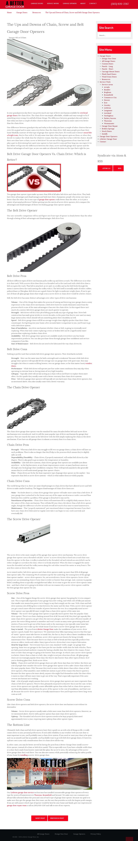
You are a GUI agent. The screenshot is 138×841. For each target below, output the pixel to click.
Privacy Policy (96, 834)
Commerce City (110, 97)
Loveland (107, 113)
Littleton (107, 108)
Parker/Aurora (110, 118)
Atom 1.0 (106, 168)
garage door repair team (16, 805)
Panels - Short (107, 69)
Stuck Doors (107, 131)
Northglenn (108, 116)
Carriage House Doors (110, 72)
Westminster (109, 123)
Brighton (107, 92)
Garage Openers (79, 834)
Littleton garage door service (22, 792)
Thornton (38, 795)
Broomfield (47, 795)
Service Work (105, 82)
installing (24, 755)
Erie (105, 103)
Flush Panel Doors (109, 74)
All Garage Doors (108, 61)
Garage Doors (105, 56)
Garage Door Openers (108, 136)
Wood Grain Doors (109, 77)
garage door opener (47, 199)
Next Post (40, 818)
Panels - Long (107, 66)
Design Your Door (109, 59)
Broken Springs (108, 129)
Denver (107, 100)
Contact (103, 142)
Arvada (107, 87)
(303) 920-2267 (120, 4)
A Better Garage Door (44, 629)
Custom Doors (107, 64)
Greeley (107, 105)
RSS (119, 168)
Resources (106, 79)
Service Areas (107, 85)
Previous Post (57, 818)
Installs (104, 134)
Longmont (108, 110)
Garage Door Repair (110, 126)
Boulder (107, 90)
